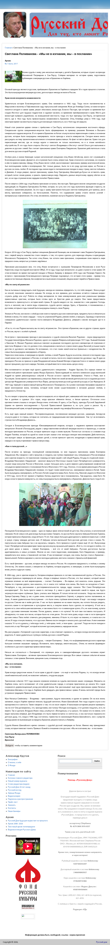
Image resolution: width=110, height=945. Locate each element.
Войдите (9, 745)
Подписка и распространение (20, 799)
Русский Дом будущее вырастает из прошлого (28, 821)
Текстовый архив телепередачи (21, 827)
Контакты (12, 808)
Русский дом (101, 942)
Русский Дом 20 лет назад (19, 787)
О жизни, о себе (14, 762)
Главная (8, 48)
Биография (12, 759)
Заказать (12, 805)
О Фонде (11, 765)
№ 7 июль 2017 (11, 64)
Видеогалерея (14, 796)
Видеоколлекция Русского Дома (22, 830)
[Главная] (14, 37)
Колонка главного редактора (20, 778)
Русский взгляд (14, 790)
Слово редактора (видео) (18, 784)
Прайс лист (13, 802)
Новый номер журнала (17, 781)
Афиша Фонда (14, 793)
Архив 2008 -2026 (15, 824)
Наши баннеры (14, 811)
